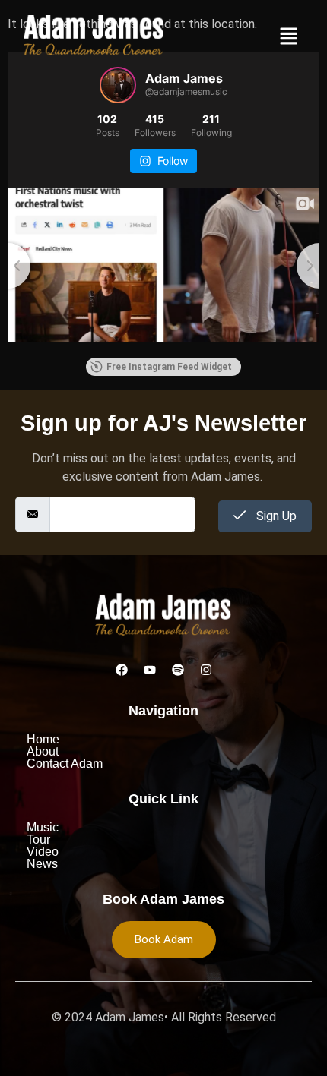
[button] (289, 38)
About (43, 752)
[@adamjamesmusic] (118, 85)
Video (43, 852)
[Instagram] (206, 670)
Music (43, 828)
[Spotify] (178, 670)
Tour (38, 840)
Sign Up (275, 516)
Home (43, 740)
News (42, 864)
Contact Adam (65, 764)
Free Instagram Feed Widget (169, 366)
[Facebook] (122, 670)
